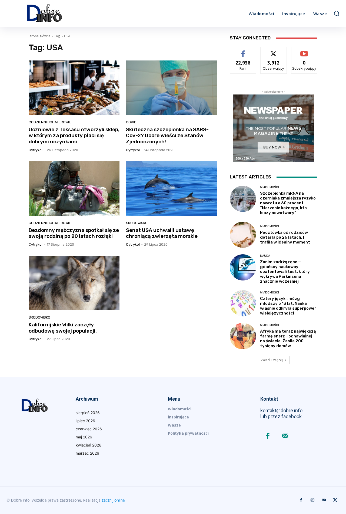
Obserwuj (273, 51)
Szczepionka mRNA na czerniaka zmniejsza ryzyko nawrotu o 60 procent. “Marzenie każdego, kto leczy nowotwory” (288, 203)
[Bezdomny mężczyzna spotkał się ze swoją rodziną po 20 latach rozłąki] (74, 188)
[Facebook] (267, 436)
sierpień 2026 (88, 412)
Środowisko (137, 223)
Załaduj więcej (272, 360)
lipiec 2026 (85, 420)
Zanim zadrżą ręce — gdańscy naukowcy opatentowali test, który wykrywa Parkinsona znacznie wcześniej (285, 271)
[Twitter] (335, 500)
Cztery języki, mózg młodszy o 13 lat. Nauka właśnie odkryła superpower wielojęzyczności (288, 306)
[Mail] (285, 436)
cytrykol (35, 150)
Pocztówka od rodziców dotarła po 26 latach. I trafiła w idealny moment (285, 237)
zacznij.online (113, 500)
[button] (337, 13)
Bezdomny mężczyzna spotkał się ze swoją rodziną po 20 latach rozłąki (74, 233)
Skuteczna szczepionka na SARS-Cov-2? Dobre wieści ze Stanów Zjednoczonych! (167, 135)
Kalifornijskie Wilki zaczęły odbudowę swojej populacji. (63, 328)
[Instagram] (312, 500)
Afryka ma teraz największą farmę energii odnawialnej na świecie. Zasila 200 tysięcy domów (288, 338)
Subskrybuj (304, 51)
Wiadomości (269, 187)
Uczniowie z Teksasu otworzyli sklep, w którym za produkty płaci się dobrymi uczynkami (74, 135)
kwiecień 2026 (88, 445)
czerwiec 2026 (89, 429)
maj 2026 (84, 437)
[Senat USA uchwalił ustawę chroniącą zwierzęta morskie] (171, 188)
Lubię (243, 51)
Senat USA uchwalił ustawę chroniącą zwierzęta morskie (162, 233)
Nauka (265, 255)
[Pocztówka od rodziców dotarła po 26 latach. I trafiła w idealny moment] (243, 235)
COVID (131, 122)
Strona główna (40, 36)
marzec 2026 (87, 453)
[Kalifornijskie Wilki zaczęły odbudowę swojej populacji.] (74, 283)
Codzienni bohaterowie (50, 122)
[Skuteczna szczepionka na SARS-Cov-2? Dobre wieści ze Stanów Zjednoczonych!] (171, 87)
